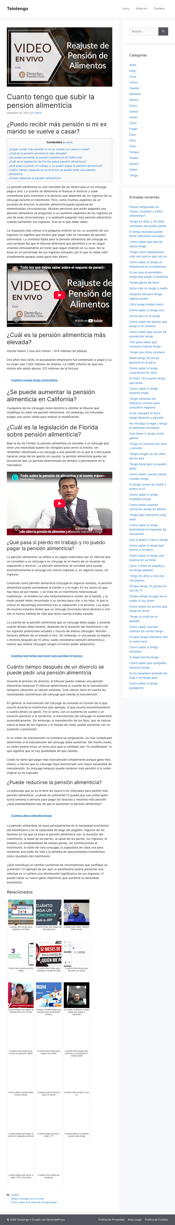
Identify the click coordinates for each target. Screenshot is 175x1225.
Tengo (133, 175)
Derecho (135, 94)
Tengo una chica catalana (147, 352)
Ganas (133, 111)
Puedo (133, 158)
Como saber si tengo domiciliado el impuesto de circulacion (147, 529)
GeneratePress (55, 1219)
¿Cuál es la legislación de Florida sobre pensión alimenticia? (47, 161)
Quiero (133, 163)
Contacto (159, 8)
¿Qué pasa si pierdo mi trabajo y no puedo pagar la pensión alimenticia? (55, 165)
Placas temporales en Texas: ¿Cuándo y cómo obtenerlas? (145, 211)
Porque (134, 152)
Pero (132, 146)
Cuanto (15, 1194)
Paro (132, 140)
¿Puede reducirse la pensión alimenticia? (35, 178)
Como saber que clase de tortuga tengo (34, 1202)
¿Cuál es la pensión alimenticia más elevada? (38, 153)
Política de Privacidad (111, 1219)
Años (132, 65)
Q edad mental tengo (144, 657)
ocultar (68, 142)
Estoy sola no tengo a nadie (148, 288)
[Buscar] (163, 31)
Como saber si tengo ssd (146, 310)
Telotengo (17, 8)
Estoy (133, 105)
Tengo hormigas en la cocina (27, 1198)
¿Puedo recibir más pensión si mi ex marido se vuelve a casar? (49, 149)
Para (132, 134)
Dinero (133, 100)
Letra (133, 123)
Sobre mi (141, 8)
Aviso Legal (135, 1219)
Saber (133, 169)
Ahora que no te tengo (144, 316)
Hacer (133, 117)
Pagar (133, 129)
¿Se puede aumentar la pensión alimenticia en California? (46, 157)
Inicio (126, 8)
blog (132, 70)
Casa (132, 76)
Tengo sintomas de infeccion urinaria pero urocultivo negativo (144, 403)
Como (133, 82)
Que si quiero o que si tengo (148, 539)
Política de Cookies (156, 1219)
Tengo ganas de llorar (144, 282)
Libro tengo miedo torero (146, 304)
